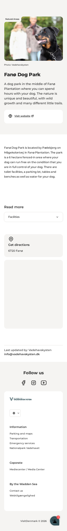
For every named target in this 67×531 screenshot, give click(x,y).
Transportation (19, 438)
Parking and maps (21, 433)
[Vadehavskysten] (20, 399)
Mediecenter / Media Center (27, 469)
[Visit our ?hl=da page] (34, 383)
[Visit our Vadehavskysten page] (23, 383)
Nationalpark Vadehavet (25, 448)
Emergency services (22, 443)
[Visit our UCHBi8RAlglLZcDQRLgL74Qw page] (44, 383)
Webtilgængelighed (22, 495)
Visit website (22, 116)
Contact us (16, 490)
